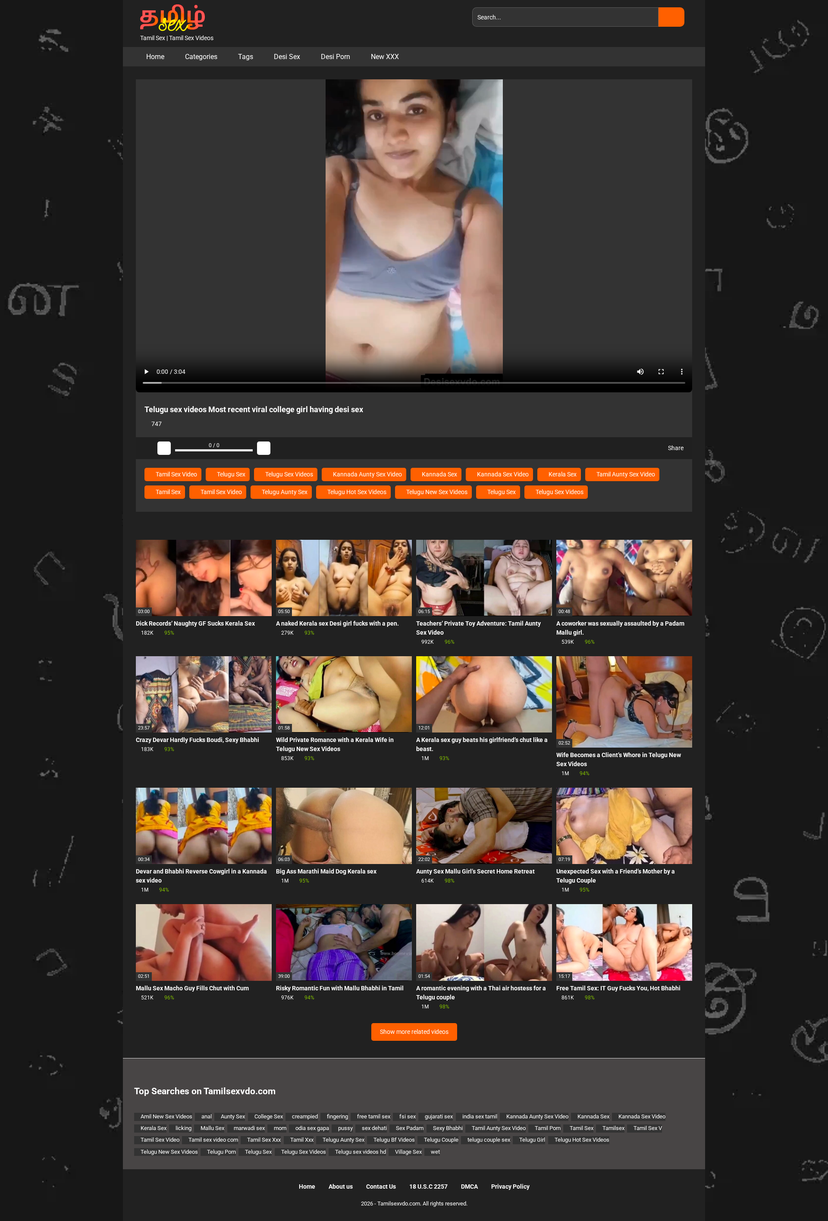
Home (155, 57)
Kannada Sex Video (502, 474)
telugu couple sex (488, 1139)
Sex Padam (409, 1128)
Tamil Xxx (302, 1139)
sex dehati (374, 1128)
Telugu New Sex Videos (436, 491)
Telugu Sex (230, 474)
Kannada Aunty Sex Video (367, 474)
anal (206, 1116)
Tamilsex (613, 1128)
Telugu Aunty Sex (283, 491)
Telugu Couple (441, 1139)
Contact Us (381, 1186)
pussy (345, 1128)
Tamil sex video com (213, 1139)
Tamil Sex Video (175, 474)
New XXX (385, 57)
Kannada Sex (438, 474)
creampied (305, 1116)
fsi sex (407, 1116)
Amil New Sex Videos (166, 1116)
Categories (201, 57)
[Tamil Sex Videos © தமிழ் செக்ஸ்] (170, 17)
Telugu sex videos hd (360, 1152)
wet (435, 1152)
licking (183, 1128)
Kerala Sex (562, 474)
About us (341, 1186)
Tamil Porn (548, 1128)
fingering (337, 1116)
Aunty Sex (233, 1116)
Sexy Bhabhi (448, 1128)
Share (675, 448)
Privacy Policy (510, 1186)
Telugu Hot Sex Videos (356, 491)
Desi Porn (335, 57)
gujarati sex (439, 1116)
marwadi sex (249, 1128)
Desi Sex (287, 57)
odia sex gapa (312, 1128)
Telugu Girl (532, 1139)
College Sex (268, 1116)
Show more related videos (414, 1031)
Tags (245, 57)
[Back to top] (800, 1195)
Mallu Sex (212, 1128)
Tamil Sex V (648, 1128)
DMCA (469, 1186)
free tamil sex (373, 1116)
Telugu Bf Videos (394, 1139)
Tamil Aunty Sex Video (625, 474)
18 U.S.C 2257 (428, 1186)
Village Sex (408, 1152)
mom (280, 1128)
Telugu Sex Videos (288, 474)
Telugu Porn (221, 1152)
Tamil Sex (167, 491)
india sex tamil (479, 1116)
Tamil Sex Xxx (264, 1139)
